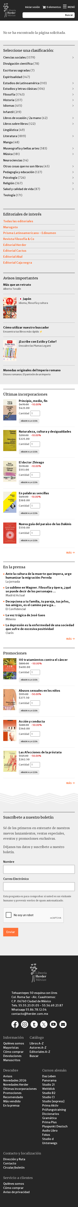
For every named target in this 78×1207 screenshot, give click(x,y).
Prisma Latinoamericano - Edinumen (29, 233)
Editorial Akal (12, 256)
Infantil (12, 112)
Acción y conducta (32, 721)
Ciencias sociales (19, 57)
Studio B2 (48, 1093)
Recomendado (13, 1097)
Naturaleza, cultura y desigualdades (45, 431)
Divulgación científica (21, 63)
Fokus (46, 1135)
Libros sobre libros (19, 124)
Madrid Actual (15, 595)
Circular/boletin (14, 1167)
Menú (69, 7)
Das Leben (49, 1076)
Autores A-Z (38, 1047)
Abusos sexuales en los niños (40, 690)
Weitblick (48, 1089)
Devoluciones (12, 1056)
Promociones (12, 1093)
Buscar (34, 1056)
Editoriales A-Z (40, 1052)
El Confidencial (16, 609)
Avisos (7, 1076)
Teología (12, 195)
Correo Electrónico (16, 879)
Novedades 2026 (14, 1080)
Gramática (49, 1118)
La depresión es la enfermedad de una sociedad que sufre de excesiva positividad (40, 627)
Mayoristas (11, 1047)
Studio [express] (53, 1101)
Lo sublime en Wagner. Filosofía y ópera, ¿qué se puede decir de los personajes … (38, 589)
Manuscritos (11, 1060)
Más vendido (12, 1101)
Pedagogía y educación (22, 172)
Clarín (10, 633)
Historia (12, 100)
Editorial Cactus (14, 251)
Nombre (8, 862)
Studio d (48, 1139)
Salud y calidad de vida (21, 189)
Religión (12, 183)
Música (11, 154)
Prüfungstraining (54, 1109)
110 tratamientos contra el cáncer (43, 660)
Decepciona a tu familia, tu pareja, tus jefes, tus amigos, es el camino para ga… (38, 603)
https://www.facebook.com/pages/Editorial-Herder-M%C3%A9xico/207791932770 (15, 1024)
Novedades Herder (15, 1084)
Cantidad (24, 413)
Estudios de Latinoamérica (25, 83)
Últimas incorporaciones (20, 1089)
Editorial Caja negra (17, 262)
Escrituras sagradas (18, 70)
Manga (11, 142)
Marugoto (10, 227)
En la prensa (11, 1105)
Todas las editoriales (18, 221)
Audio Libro (50, 1130)
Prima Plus (49, 1122)
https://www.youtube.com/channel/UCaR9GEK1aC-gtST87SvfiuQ (53, 1024)
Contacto (9, 1163)
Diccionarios (50, 1114)
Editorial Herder (14, 245)
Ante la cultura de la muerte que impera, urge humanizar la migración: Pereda (39, 575)
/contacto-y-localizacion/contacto (63, 1024)
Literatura (14, 136)
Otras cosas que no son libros (26, 166)
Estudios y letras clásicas (24, 89)
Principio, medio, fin (33, 401)
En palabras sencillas (34, 493)
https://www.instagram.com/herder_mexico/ (24, 1024)
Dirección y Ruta (14, 1159)
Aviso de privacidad (16, 1192)
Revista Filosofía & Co (18, 239)
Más (69, 552)
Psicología (14, 177)
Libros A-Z (37, 1043)
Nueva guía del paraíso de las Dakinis (45, 524)
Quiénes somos (13, 1043)
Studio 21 (48, 1084)
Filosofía (13, 94)
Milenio (11, 619)
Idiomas (12, 105)
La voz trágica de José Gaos (25, 615)
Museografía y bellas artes (25, 148)
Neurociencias (15, 160)
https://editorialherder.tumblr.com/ (34, 1024)
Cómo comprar (13, 1052)
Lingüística (14, 130)
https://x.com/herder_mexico (43, 1024)
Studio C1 (48, 1097)
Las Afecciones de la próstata (40, 752)
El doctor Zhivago (31, 462)
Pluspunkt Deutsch (55, 1126)
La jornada (13, 581)
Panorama (49, 1080)
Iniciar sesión (32, 7)
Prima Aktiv (50, 1105)
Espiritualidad (16, 77)
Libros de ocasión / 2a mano (25, 118)
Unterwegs (49, 1143)
